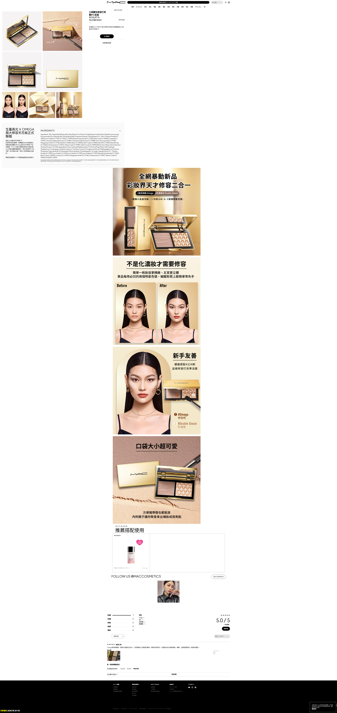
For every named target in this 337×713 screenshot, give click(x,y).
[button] (113, 656)
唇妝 (159, 6)
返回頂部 (174, 674)
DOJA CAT (139, 6)
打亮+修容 (119, 10)
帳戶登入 (134, 693)
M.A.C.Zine (198, 6)
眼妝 (169, 6)
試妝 (187, 6)
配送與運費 (135, 691)
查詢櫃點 (115, 687)
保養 (178, 6)
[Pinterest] (195, 687)
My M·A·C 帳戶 (173, 687)
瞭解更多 (314, 708)
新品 (150, 6)
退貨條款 (134, 689)
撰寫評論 (226, 628)
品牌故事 (153, 687)
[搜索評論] (215, 636)
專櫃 (192, 6)
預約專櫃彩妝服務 (117, 691)
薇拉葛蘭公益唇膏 (155, 691)
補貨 (182, 6)
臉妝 (164, 6)
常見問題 (134, 695)
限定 (145, 6)
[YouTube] (189, 687)
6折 (205, 6)
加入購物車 (107, 36)
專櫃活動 (115, 689)
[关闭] (332, 707)
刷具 (173, 6)
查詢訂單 (134, 687)
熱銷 (155, 6)
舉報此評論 (136, 668)
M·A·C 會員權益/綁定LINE (176, 691)
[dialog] (124, 568)
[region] (323, 707)
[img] (131, 552)
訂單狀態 (172, 689)
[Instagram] (192, 687)
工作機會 (153, 689)
